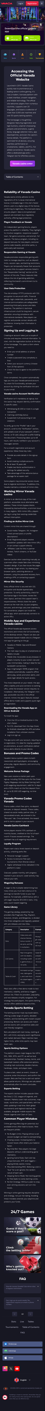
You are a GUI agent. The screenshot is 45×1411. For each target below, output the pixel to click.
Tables (31, 1321)
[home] (6, 3)
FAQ (22, 1332)
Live (22, 1321)
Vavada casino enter (22, 163)
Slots (13, 1321)
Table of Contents (30, 1327)
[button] (42, 14)
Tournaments (12, 1327)
